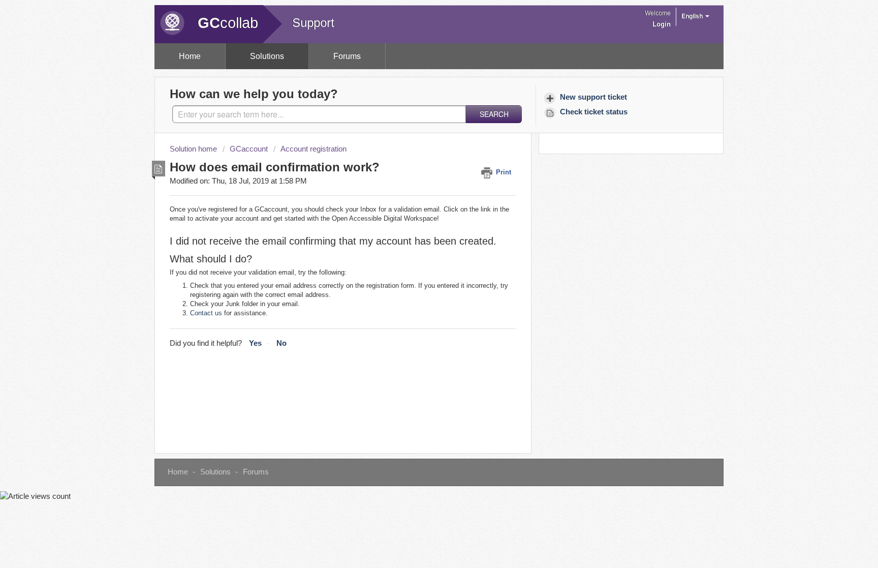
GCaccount (249, 149)
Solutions (267, 56)
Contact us (206, 313)
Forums (347, 56)
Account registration (313, 149)
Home (190, 56)
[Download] (420, 150)
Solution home (194, 149)
